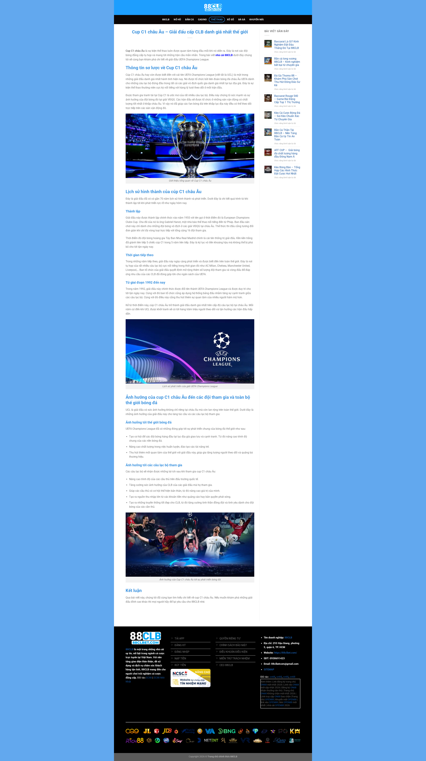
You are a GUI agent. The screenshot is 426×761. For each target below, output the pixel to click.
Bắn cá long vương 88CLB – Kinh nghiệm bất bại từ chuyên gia (287, 62)
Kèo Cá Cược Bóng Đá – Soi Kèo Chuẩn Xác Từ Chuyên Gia (287, 116)
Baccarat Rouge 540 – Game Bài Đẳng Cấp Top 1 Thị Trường (287, 99)
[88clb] (213, 7)
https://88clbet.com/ (285, 652)
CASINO (202, 19)
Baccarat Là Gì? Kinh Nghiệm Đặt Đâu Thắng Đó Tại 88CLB (286, 44)
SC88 (149, 677)
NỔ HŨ (177, 19)
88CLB (165, 19)
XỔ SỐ (230, 19)
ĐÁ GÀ (241, 19)
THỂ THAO (217, 19)
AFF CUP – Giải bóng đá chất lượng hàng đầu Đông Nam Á (287, 153)
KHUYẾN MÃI (256, 19)
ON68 (264, 684)
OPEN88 (269, 699)
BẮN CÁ (189, 19)
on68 (272, 676)
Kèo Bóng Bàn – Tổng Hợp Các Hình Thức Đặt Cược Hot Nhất (287, 170)
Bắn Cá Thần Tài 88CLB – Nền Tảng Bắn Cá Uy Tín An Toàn (285, 134)
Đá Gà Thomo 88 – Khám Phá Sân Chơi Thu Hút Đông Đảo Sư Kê (287, 80)
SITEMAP (269, 669)
